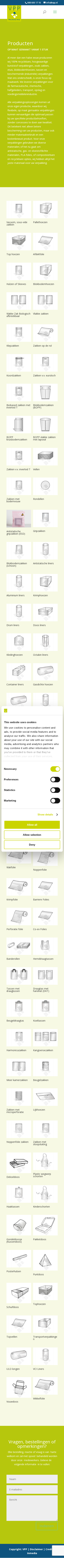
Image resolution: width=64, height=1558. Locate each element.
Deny (32, 844)
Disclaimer (36, 1549)
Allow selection (32, 834)
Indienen (47, 1526)
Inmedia (32, 1553)
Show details (45, 814)
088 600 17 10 (34, 2)
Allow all (32, 824)
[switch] (55, 779)
